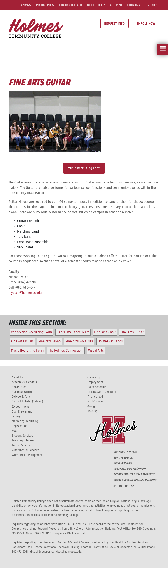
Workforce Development (27, 455)
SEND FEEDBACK (123, 457)
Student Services (22, 435)
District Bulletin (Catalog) (27, 401)
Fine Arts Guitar (132, 332)
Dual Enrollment (22, 411)
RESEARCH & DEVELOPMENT (130, 469)
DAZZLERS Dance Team (73, 332)
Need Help (96, 4)
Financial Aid (70, 4)
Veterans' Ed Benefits (25, 450)
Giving (91, 406)
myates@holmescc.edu (25, 293)
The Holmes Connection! (65, 350)
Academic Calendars (24, 382)
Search (112, 14)
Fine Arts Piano (49, 341)
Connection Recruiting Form (31, 332)
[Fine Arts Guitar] (36, 27)
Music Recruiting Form (84, 168)
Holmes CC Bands (110, 341)
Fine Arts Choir (105, 332)
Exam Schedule (96, 387)
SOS (14, 431)
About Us (17, 377)
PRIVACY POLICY (123, 463)
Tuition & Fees (21, 445)
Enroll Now (145, 23)
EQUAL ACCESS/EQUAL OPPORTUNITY (135, 480)
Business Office (22, 392)
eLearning (93, 377)
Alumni (116, 4)
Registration (19, 426)
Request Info (114, 23)
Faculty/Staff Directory (101, 392)
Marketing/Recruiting (25, 421)
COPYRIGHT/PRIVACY (125, 452)
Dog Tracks (22, 406)
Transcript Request (24, 440)
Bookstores (19, 387)
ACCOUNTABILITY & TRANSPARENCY (134, 474)
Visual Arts (96, 350)
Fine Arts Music (22, 341)
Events (151, 4)
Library (133, 4)
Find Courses (95, 401)
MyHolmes (45, 4)
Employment (95, 382)
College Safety (21, 396)
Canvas (25, 4)
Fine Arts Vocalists (79, 341)
